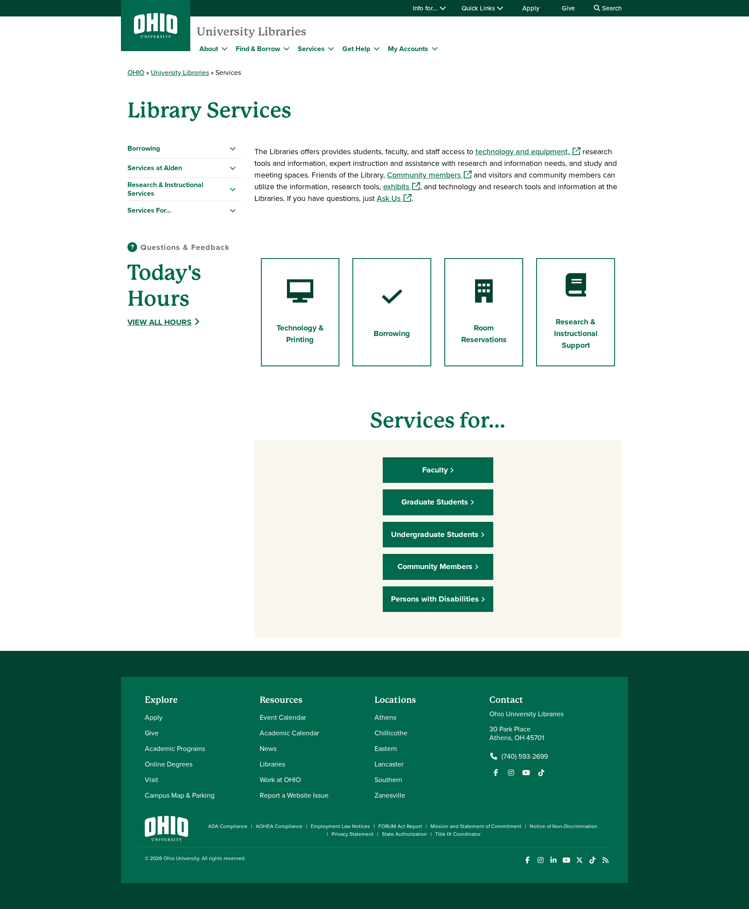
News (268, 748)
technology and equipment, (527, 151)
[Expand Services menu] (331, 48)
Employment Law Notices (340, 826)
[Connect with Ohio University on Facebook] (527, 860)
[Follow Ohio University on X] (579, 860)
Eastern (385, 748)
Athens (385, 717)
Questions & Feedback (184, 247)
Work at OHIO (280, 779)
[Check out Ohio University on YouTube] (566, 860)
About (208, 49)
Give (568, 8)
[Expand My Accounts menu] (435, 48)
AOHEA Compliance (279, 826)
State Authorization (404, 834)
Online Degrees (168, 764)
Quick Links (479, 8)
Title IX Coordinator (458, 834)
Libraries (272, 764)
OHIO (135, 72)
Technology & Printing (300, 333)
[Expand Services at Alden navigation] (233, 168)
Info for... (426, 8)
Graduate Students (434, 502)
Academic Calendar (289, 733)
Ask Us (394, 198)
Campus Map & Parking (180, 795)
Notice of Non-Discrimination (563, 826)
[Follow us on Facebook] (495, 772)
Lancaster (389, 764)
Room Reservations (484, 333)
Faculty (435, 470)
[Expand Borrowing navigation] (233, 148)
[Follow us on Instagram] (511, 772)
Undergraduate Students (435, 534)
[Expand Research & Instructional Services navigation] (233, 189)
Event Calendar (283, 717)
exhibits (401, 186)
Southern (388, 779)
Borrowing (143, 148)
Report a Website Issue (294, 795)
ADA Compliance (227, 826)
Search (611, 8)
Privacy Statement (353, 834)
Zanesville (389, 795)
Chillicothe (390, 733)
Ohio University (181, 858)
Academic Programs (175, 748)
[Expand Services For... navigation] (233, 210)
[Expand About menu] (224, 48)
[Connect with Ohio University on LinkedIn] (553, 860)
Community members (429, 174)
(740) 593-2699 (525, 756)
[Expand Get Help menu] (376, 48)
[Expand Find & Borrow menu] (286, 48)
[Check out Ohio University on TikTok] (592, 860)
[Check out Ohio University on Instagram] (540, 860)
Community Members (434, 566)
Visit (151, 779)
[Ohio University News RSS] (605, 860)
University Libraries (251, 31)
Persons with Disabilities (435, 599)
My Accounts (408, 49)
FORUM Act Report (400, 826)
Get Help (356, 49)
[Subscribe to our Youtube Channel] (526, 772)
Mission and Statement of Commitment (475, 826)
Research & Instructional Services (165, 189)
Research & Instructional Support (576, 333)
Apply (530, 8)
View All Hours (159, 322)
